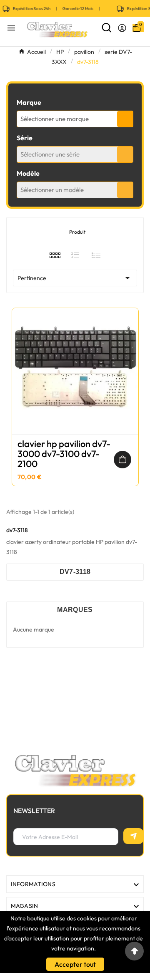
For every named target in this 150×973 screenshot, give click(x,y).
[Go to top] (134, 951)
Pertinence (75, 278)
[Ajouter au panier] (122, 459)
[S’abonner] (133, 836)
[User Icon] (122, 28)
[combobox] (75, 119)
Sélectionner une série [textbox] (50, 154)
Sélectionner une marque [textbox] (54, 119)
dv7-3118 (75, 571)
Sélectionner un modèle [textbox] (52, 190)
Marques (74, 609)
